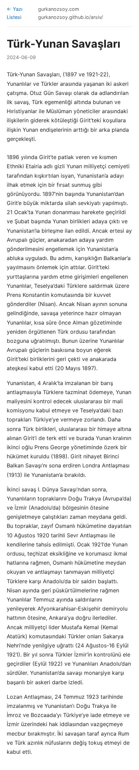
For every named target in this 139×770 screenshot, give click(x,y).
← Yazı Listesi (14, 13)
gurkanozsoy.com (58, 9)
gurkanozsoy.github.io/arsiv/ (70, 17)
